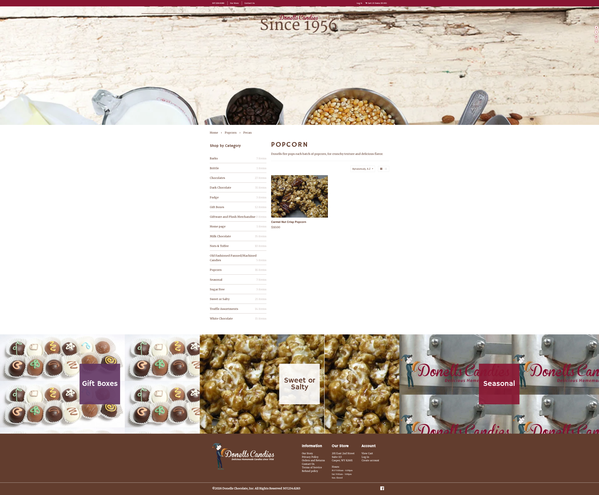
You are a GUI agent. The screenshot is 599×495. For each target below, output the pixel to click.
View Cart (367, 453)
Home (214, 132)
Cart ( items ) (377, 3)
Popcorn (231, 132)
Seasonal (225, 17)
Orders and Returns (313, 460)
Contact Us (249, 3)
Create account (370, 460)
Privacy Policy (310, 457)
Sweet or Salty (333, 17)
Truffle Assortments (353, 17)
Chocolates (262, 17)
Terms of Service (312, 467)
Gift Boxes (243, 17)
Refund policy (310, 471)
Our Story (234, 3)
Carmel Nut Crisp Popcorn (288, 222)
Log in (359, 3)
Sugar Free (373, 17)
